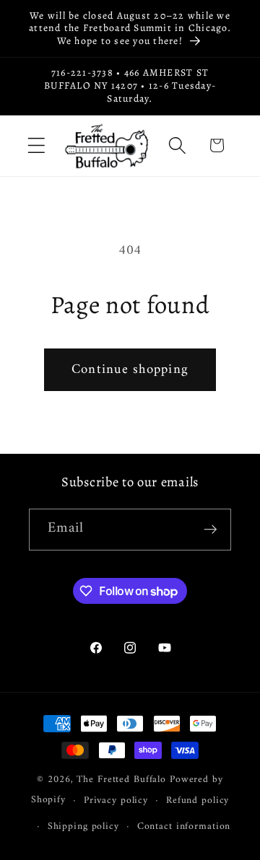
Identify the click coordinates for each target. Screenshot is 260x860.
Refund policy (197, 800)
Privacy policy (116, 800)
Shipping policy (83, 826)
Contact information (184, 826)
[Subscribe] (210, 529)
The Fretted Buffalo (123, 780)
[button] (36, 145)
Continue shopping (130, 370)
